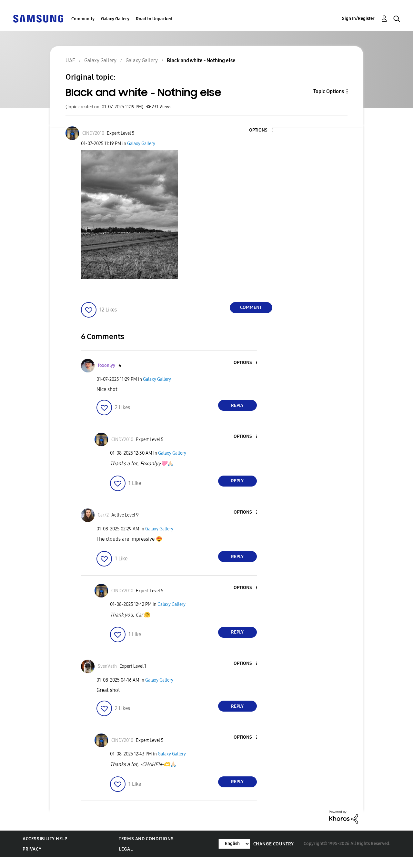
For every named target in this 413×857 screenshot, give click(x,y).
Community (83, 19)
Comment (251, 307)
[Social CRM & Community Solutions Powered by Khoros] (343, 817)
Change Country (273, 844)
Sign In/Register (358, 18)
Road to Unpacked (154, 19)
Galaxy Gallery (115, 19)
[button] (261, 130)
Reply (237, 405)
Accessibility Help (45, 839)
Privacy (32, 849)
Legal (126, 849)
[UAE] (38, 18)
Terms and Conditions (146, 839)
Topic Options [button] (328, 91)
